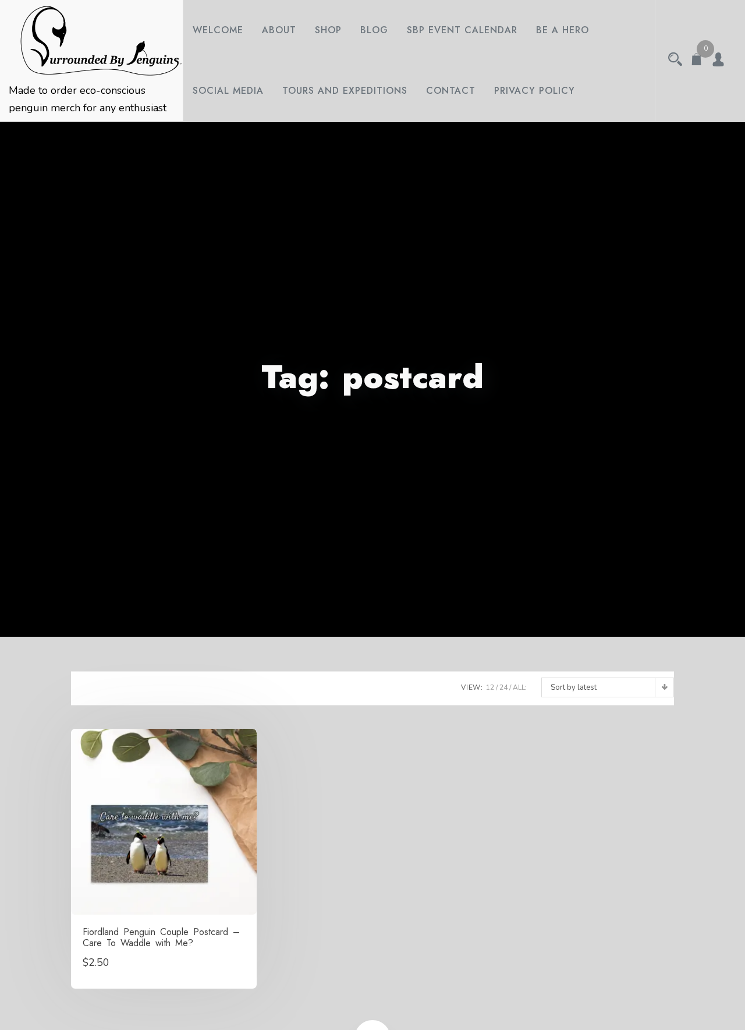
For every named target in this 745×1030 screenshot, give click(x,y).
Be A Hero (562, 30)
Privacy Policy (534, 90)
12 (490, 687)
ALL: (520, 687)
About (279, 30)
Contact (451, 90)
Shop (328, 30)
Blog (374, 30)
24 (503, 687)
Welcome (218, 30)
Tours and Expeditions (344, 90)
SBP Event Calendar (462, 30)
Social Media (228, 90)
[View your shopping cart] (697, 61)
